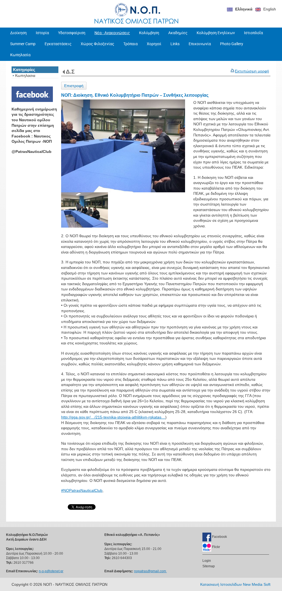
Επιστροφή (73, 85)
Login (206, 561)
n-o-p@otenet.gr (51, 571)
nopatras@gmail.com (150, 571)
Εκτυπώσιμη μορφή (252, 71)
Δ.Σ (70, 72)
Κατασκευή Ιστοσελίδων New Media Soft (235, 584)
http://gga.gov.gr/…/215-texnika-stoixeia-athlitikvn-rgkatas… (113, 417)
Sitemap (208, 566)
